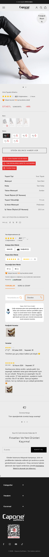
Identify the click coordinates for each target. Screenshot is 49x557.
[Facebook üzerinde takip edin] (3, 544)
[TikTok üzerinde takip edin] (22, 544)
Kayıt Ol (38, 450)
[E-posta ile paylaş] (20, 222)
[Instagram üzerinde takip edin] (10, 544)
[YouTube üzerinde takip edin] (16, 544)
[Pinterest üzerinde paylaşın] (17, 222)
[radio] (5, 122)
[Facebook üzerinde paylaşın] (10, 222)
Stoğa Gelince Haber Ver (24, 150)
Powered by (8, 279)
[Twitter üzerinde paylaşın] (13, 222)
